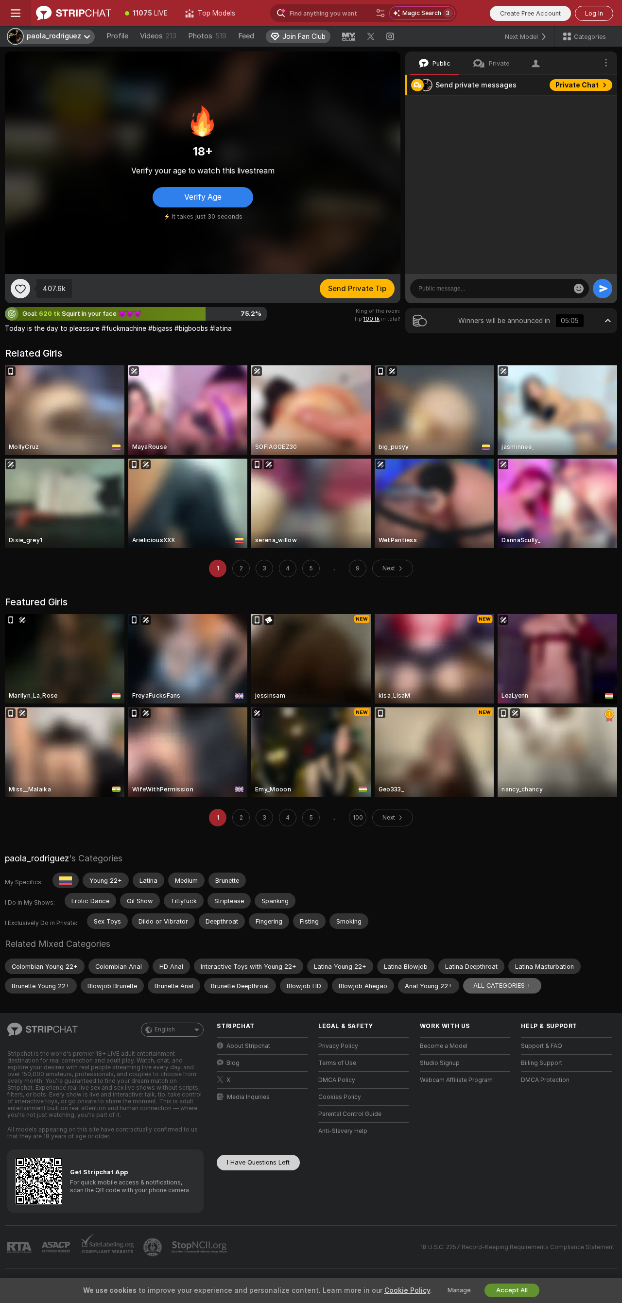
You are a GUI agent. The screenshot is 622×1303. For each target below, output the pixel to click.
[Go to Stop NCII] (200, 1247)
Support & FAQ (541, 1046)
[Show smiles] (579, 288)
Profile (117, 36)
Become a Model (443, 1046)
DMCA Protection (545, 1080)
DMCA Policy (336, 1080)
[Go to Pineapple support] (153, 1247)
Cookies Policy (339, 1097)
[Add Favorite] (20, 288)
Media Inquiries (248, 1097)
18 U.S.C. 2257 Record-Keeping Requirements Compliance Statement (517, 1247)
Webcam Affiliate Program (456, 1080)
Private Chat (577, 85)
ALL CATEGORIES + (502, 985)
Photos (207, 36)
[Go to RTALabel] (20, 1247)
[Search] (380, 13)
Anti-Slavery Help (342, 1131)
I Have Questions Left (258, 1162)
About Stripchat (248, 1046)
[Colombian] (65, 880)
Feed (246, 36)
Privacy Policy (338, 1046)
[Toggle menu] (15, 13)
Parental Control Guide (349, 1114)
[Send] (602, 288)
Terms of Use (337, 1063)
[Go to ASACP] (56, 1247)
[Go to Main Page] (73, 13)
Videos (158, 36)
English (165, 1029)
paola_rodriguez (37, 858)
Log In (594, 13)
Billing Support (541, 1063)
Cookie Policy (407, 1290)
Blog (233, 1063)
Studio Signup (440, 1063)
